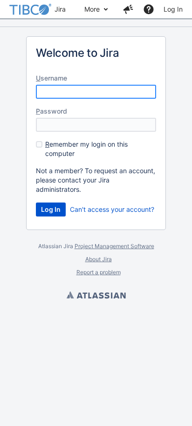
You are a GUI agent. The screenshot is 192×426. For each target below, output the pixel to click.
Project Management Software (114, 246)
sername (51, 78)
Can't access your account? (112, 209)
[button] (128, 9)
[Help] (148, 9)
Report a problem (98, 272)
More (92, 9)
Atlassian (96, 296)
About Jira (98, 259)
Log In (173, 9)
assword (51, 111)
